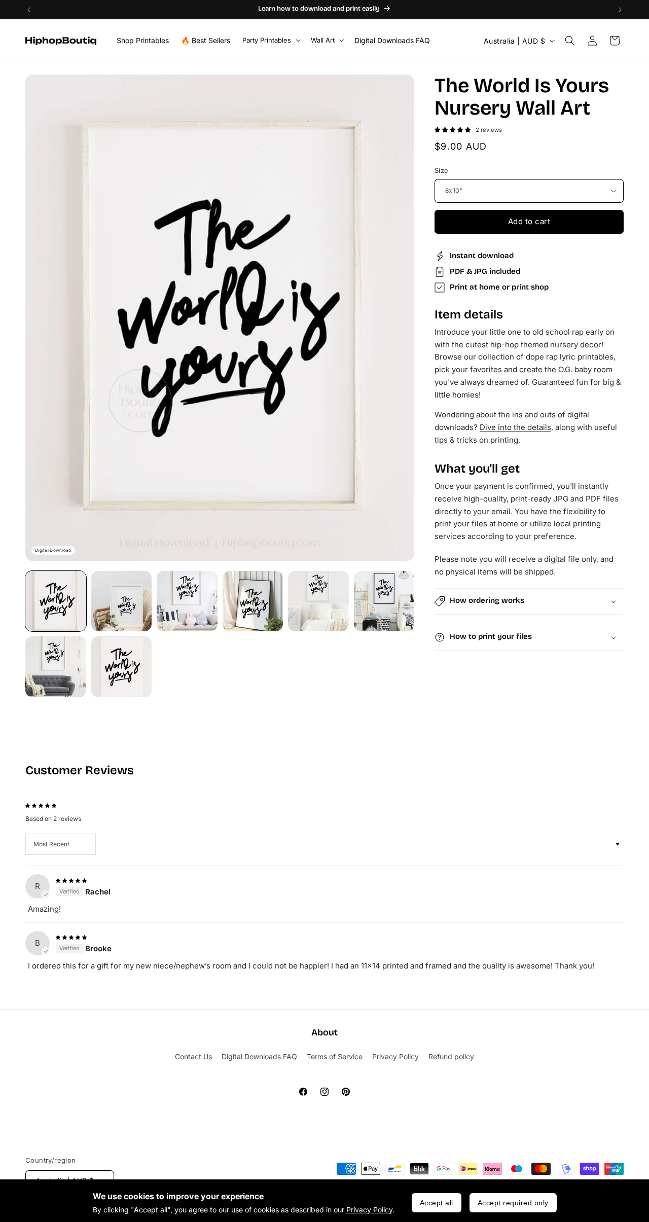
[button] (270, 40)
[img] (71, 879)
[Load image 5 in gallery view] (318, 601)
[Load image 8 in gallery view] (121, 666)
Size (442, 170)
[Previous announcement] (29, 9)
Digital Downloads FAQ (259, 1056)
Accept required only (513, 1203)
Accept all (436, 1203)
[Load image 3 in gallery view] (187, 601)
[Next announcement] (620, 9)
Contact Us (193, 1056)
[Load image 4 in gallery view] (253, 601)
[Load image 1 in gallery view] (55, 601)
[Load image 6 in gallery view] (384, 601)
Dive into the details (515, 427)
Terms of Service (335, 1056)
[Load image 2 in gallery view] (121, 601)
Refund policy (451, 1056)
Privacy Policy (369, 1209)
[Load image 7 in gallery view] (55, 666)
